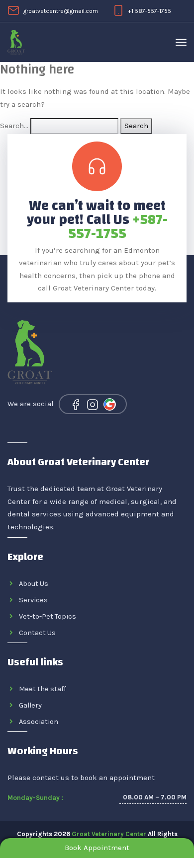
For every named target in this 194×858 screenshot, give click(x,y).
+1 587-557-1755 (149, 10)
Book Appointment (97, 847)
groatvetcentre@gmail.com (60, 10)
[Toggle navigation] (181, 42)
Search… (14, 125)
